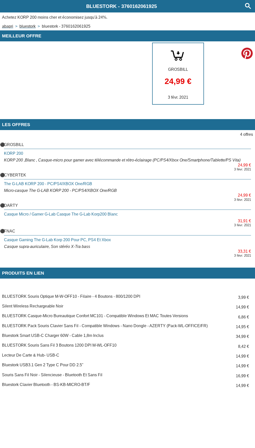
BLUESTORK (27, 26)
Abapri (7, 26)
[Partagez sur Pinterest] (247, 53)
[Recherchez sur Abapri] (248, 6)
